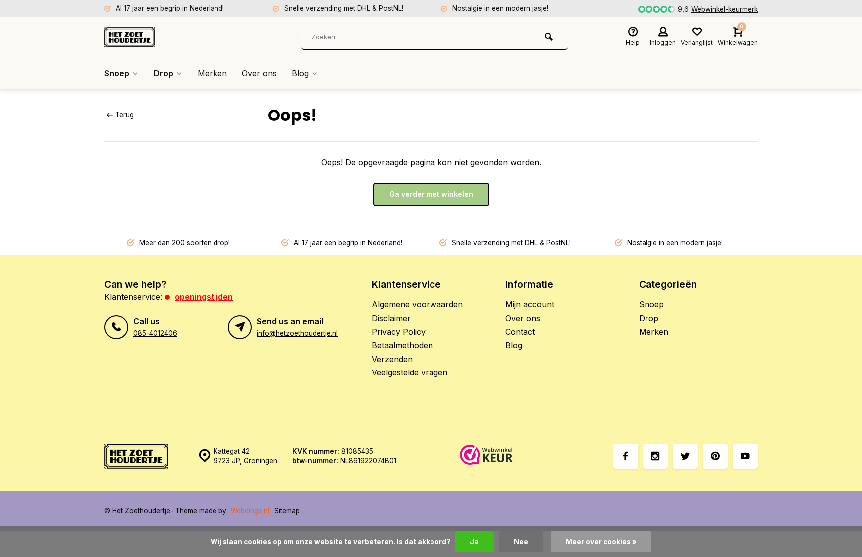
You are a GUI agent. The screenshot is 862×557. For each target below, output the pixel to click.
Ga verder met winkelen (431, 194)
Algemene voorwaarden (417, 304)
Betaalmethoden (402, 345)
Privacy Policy (399, 332)
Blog (300, 73)
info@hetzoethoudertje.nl (297, 333)
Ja (474, 542)
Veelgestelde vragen (409, 372)
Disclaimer (391, 318)
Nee (521, 542)
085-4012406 (155, 333)
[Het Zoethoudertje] (164, 37)
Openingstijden (204, 297)
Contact (520, 332)
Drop (163, 73)
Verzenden (392, 359)
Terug (124, 115)
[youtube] (745, 456)
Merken (212, 73)
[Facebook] (625, 456)
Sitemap (287, 511)
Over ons (259, 73)
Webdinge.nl (250, 511)
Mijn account (529, 304)
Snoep (116, 73)
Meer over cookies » (601, 542)
